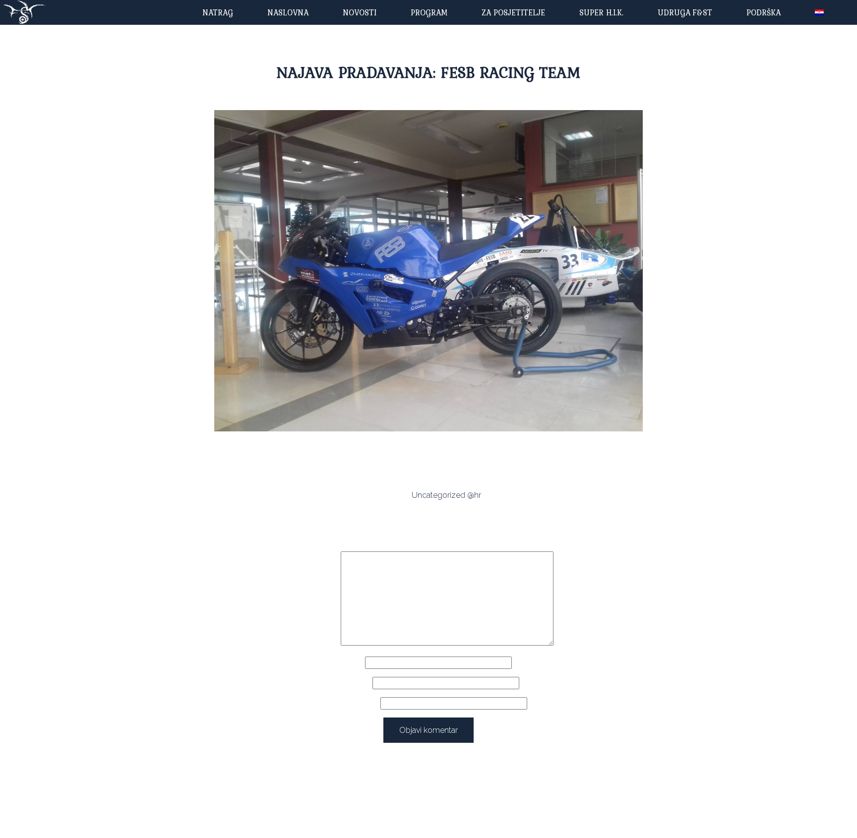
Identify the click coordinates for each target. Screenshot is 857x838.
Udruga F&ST (685, 12)
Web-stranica (354, 703)
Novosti (359, 12)
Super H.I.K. (601, 12)
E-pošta (354, 683)
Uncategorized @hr (446, 495)
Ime (354, 662)
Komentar (321, 643)
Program (429, 12)
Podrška (763, 12)
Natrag (217, 12)
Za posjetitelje (513, 12)
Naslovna (287, 12)
